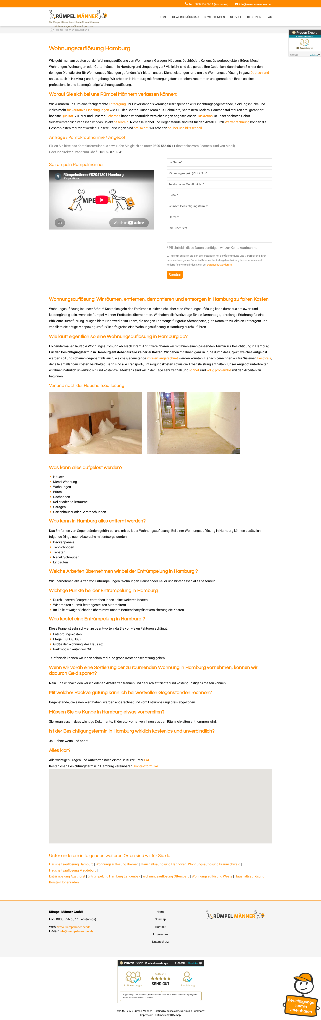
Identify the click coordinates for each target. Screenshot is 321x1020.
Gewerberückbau (185, 17)
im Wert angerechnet (162, 358)
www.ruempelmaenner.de (73, 927)
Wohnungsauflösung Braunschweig (214, 864)
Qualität (67, 116)
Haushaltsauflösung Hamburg (71, 864)
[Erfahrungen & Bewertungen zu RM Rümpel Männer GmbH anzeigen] (160, 1002)
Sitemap (160, 919)
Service (236, 17)
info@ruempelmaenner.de (255, 4)
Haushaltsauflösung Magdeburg (73, 870)
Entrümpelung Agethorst (67, 876)
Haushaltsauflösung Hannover (163, 864)
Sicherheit (113, 116)
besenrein (121, 122)
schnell (194, 370)
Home (162, 17)
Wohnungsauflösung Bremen (117, 864)
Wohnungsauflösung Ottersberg (166, 876)
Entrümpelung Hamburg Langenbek (113, 876)
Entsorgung (117, 104)
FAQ (269, 17)
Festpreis (264, 358)
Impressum (160, 934)
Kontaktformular (146, 766)
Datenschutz (160, 941)
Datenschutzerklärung (220, 264)
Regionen (254, 17)
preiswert (141, 128)
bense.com (173, 1010)
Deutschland (259, 73)
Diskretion (205, 116)
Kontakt (160, 927)
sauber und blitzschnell (185, 128)
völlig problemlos (219, 370)
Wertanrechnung (237, 122)
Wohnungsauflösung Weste (212, 876)
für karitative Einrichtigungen (88, 110)
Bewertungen (214, 17)
